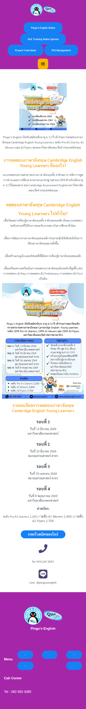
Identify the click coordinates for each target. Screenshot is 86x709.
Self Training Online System (43, 39)
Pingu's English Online (43, 27)
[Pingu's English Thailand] (43, 9)
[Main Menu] (43, 64)
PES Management (61, 50)
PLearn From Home (25, 50)
